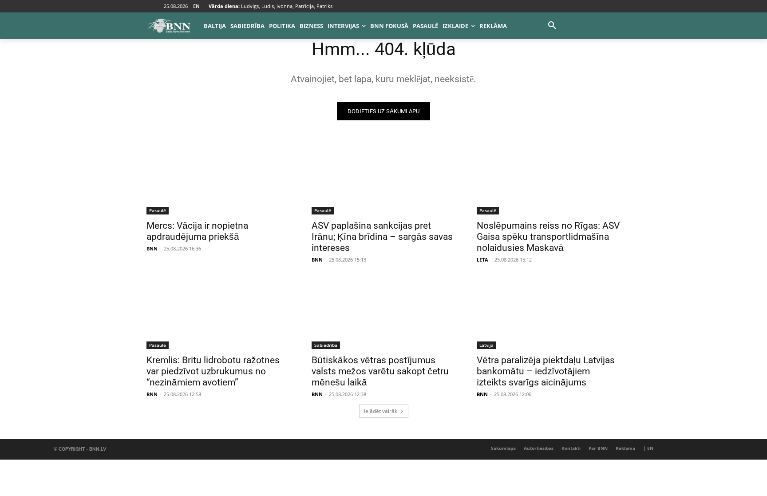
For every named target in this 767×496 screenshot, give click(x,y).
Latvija (486, 345)
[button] (552, 25)
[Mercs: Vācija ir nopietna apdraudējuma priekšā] (218, 178)
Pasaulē (157, 210)
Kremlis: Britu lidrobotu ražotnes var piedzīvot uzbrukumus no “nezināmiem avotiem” (213, 371)
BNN (152, 248)
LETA (482, 259)
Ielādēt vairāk (380, 411)
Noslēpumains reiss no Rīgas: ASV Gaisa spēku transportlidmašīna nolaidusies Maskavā (548, 236)
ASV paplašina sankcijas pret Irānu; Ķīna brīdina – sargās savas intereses (382, 236)
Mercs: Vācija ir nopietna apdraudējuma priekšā (197, 231)
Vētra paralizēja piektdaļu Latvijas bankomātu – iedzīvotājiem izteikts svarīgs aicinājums (546, 371)
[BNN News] (168, 25)
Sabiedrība (325, 345)
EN (196, 6)
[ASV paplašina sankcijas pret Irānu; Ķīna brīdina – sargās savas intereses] (383, 178)
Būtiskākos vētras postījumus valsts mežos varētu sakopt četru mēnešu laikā (380, 371)
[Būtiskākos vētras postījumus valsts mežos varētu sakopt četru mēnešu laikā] (383, 313)
